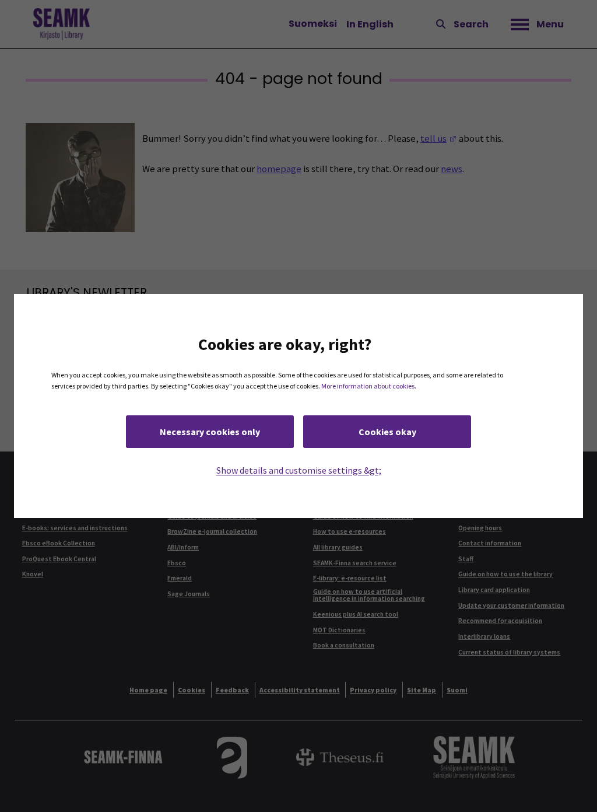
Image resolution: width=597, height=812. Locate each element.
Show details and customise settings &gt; (298, 470)
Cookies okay (387, 432)
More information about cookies (368, 386)
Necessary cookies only (210, 432)
